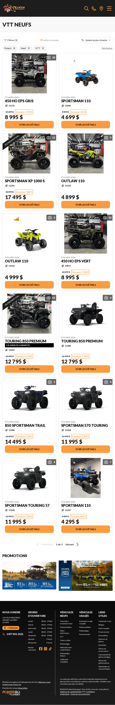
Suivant (69, 544)
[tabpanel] (40, 632)
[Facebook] (41, 649)
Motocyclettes (66, 627)
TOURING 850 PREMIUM (25, 341)
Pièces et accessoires (103, 650)
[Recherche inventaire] (86, 8)
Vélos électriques (64, 632)
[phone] (94, 8)
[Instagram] (45, 649)
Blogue (101, 625)
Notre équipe (104, 628)
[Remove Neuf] (28, 48)
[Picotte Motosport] (17, 8)
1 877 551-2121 (15, 634)
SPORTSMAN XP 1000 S (25, 181)
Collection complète (64, 660)
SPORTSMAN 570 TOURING (84, 425)
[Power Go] (28, 693)
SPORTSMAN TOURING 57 (27, 505)
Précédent (47, 544)
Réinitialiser (107, 48)
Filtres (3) (12, 40)
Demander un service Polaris (104, 667)
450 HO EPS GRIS (19, 101)
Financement (84, 634)
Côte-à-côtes (65, 640)
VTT (61, 637)
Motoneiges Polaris (65, 654)
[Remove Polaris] (14, 48)
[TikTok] (50, 649)
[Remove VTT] (42, 48)
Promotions (103, 635)
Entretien (102, 645)
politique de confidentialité (70, 692)
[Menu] (109, 8)
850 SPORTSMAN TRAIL (25, 425)
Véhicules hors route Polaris (66, 648)
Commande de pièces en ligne (105, 656)
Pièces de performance (104, 661)
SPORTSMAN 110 (76, 101)
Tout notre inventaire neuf (66, 622)
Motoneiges (65, 644)
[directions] (101, 8)
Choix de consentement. (80, 694)
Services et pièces (103, 640)
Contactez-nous (105, 621)
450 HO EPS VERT (76, 261)
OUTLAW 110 (72, 181)
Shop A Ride (22, 688)
